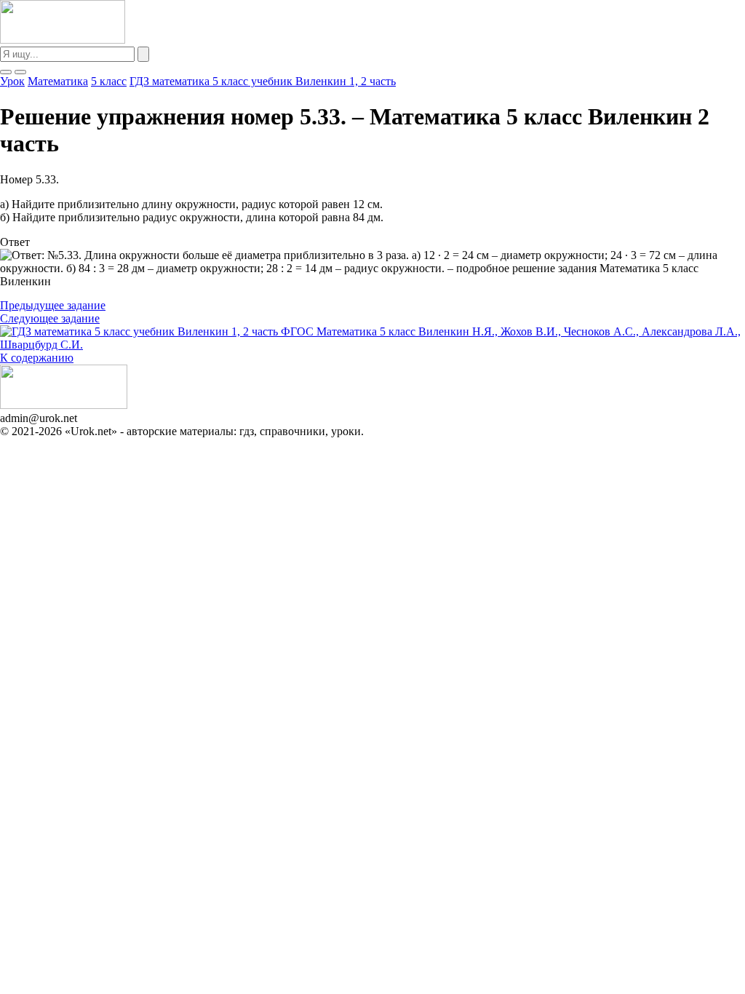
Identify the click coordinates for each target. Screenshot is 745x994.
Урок (12, 81)
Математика (58, 81)
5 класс (109, 81)
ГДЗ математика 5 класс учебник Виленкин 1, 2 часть (263, 81)
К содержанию (36, 357)
